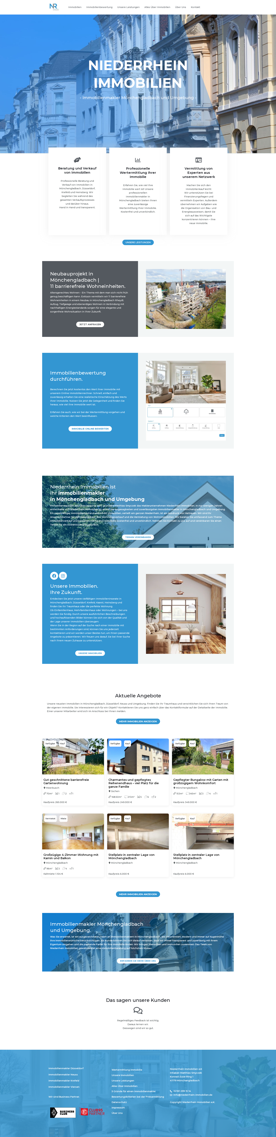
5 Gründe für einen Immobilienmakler (134, 1091)
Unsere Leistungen (128, 7)
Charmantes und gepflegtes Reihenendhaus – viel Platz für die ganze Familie (133, 783)
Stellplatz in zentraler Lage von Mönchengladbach (131, 856)
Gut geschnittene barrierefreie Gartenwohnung (66, 781)
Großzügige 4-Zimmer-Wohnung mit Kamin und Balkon (70, 856)
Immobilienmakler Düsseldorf (66, 1068)
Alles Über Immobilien (157, 7)
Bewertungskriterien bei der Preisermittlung (138, 1096)
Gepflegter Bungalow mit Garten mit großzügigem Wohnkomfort (200, 781)
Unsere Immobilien (123, 1075)
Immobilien (74, 7)
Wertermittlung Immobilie (127, 1069)
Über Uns (180, 7)
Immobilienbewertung (99, 7)
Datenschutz (119, 1102)
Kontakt (195, 7)
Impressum (118, 1107)
